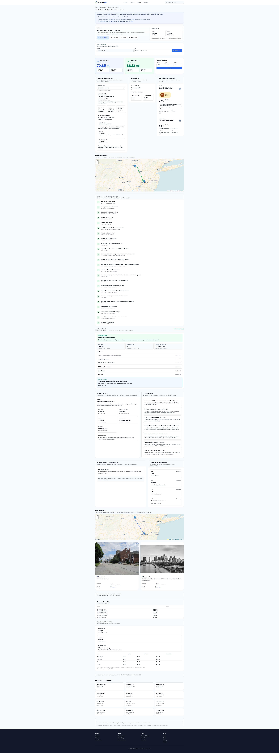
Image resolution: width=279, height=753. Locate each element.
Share (124, 37)
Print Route (134, 37)
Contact (165, 742)
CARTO (181, 190)
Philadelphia (146, 577)
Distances (145, 2)
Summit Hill (117, 7)
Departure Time (101, 85)
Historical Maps (121, 740)
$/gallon (158, 62)
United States (103, 7)
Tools (138, 2)
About (164, 735)
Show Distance (177, 50)
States (96, 738)
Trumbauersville (136, 88)
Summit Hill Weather (166, 88)
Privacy (165, 740)
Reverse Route (104, 37)
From (98, 48)
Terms (164, 738)
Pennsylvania (111, 7)
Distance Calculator (145, 735)
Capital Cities (98, 740)
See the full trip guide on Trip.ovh (117, 723)
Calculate (169, 68)
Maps (131, 2)
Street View (143, 740)
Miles (175, 62)
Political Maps (121, 738)
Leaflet (169, 190)
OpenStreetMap (176, 190)
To (135, 48)
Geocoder (143, 738)
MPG (166, 62)
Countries (97, 735)
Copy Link (115, 37)
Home (96, 7)
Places (125, 2)
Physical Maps (121, 735)
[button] (135, 166)
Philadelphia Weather (166, 120)
